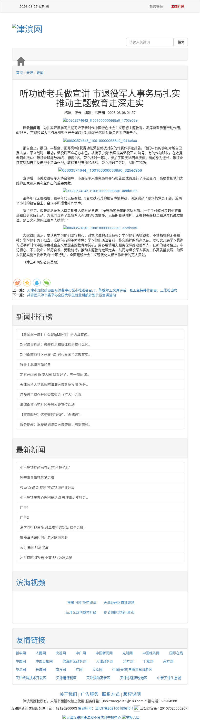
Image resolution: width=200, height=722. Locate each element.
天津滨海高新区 (98, 677)
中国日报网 (44, 661)
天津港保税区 (66, 677)
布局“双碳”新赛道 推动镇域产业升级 (47, 487)
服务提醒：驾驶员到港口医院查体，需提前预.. (55, 424)
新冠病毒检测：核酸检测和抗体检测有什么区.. (55, 344)
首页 (19, 72)
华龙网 (21, 669)
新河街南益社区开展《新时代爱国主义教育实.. (55, 354)
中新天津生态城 (169, 677)
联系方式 (111, 694)
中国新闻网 (104, 652)
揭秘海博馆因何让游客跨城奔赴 (44, 537)
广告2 (24, 517)
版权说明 (132, 694)
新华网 (21, 652)
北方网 (128, 661)
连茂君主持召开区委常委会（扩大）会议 (50, 394)
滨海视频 (30, 582)
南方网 (61, 669)
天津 (29, 72)
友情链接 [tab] (30, 639)
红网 (79, 669)
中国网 (21, 661)
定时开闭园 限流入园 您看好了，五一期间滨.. (54, 374)
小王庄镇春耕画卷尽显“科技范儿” (45, 467)
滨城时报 (177, 6)
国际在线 (176, 652)
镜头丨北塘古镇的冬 (35, 364)
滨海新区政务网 (74, 661)
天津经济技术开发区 (31, 677)
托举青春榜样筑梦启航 (37, 477)
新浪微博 (156, 6)
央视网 (61, 652)
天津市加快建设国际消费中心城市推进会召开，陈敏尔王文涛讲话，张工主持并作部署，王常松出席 (102, 289)
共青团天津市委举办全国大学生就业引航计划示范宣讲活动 (71, 294)
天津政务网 (104, 661)
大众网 (97, 669)
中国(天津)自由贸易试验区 (132, 669)
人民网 (41, 652)
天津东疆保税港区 (133, 677)
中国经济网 (151, 652)
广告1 (24, 507)
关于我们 (68, 694)
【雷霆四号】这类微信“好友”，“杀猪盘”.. (50, 414)
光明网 (127, 652)
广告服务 (89, 694)
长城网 (41, 669)
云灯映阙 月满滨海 (34, 547)
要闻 (40, 72)
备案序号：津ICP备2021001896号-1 (106, 707)
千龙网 (148, 661)
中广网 (81, 652)
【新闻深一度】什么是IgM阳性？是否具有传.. (54, 334)
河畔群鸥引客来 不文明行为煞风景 (46, 557)
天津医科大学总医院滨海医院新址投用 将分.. (54, 384)
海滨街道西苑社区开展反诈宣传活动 (47, 404)
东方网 (168, 661)
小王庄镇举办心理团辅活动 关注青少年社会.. (54, 497)
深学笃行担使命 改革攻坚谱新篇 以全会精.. (52, 527)
